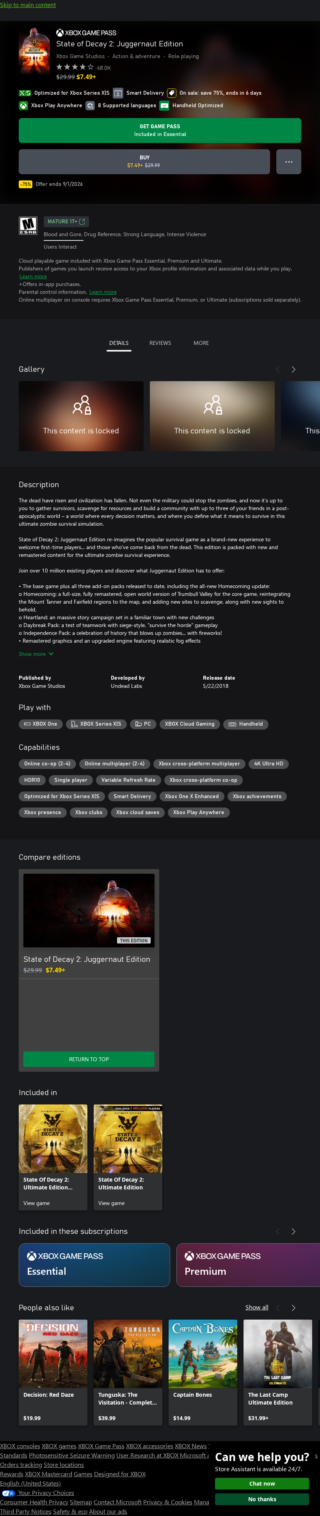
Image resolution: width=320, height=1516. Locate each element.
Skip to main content (28, 4)
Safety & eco (70, 1511)
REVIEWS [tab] (160, 342)
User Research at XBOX (148, 1455)
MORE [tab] (201, 342)
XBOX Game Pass (101, 1446)
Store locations (64, 1464)
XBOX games (59, 1446)
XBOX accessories (149, 1446)
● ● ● (289, 161)
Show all (256, 1307)
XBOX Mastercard (48, 1474)
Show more (32, 653)
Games (83, 1474)
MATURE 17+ (62, 221)
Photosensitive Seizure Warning (72, 1455)
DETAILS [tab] (118, 342)
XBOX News (191, 1446)
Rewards (11, 1474)
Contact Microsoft (118, 1502)
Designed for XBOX (120, 1474)
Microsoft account (204, 1455)
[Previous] (278, 369)
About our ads (108, 1511)
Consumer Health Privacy (34, 1502)
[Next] (293, 369)
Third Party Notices (26, 1511)
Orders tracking (21, 1464)
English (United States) (30, 1483)
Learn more (33, 276)
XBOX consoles (20, 1446)
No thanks (262, 1499)
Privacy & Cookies (167, 1502)
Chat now (262, 1483)
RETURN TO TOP (89, 1059)
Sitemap (81, 1502)
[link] (53, 1157)
